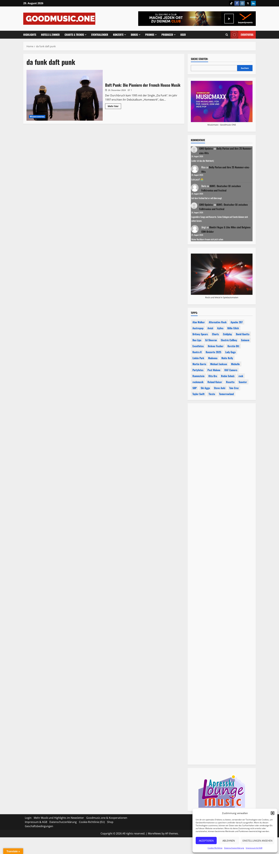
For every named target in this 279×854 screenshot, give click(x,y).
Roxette (230, 382)
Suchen (245, 68)
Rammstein (198, 376)
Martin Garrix (199, 364)
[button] (272, 813)
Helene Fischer (215, 346)
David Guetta (242, 334)
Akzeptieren (206, 840)
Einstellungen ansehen (257, 840)
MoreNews (154, 833)
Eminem (245, 340)
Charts (215, 334)
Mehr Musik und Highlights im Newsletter (59, 818)
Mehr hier (114, 106)
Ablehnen (228, 840)
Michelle (235, 364)
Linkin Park (198, 358)
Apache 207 (237, 322)
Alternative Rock (218, 322)
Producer (167, 35)
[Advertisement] (222, 551)
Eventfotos (247, 35)
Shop (110, 822)
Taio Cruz (234, 388)
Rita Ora (212, 376)
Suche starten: (199, 59)
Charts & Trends (74, 35)
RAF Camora (230, 370)
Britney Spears (200, 334)
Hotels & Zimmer (50, 35)
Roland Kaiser (214, 382)
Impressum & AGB (254, 848)
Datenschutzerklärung (234, 848)
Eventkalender (99, 35)
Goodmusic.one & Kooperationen (106, 818)
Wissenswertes (37, 116)
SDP (194, 388)
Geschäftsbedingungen (39, 826)
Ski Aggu (205, 388)
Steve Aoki (219, 388)
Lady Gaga (230, 352)
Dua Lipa (196, 340)
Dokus (134, 35)
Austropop (197, 328)
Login (28, 818)
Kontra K (197, 352)
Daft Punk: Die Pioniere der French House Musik (64, 95)
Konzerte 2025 (213, 352)
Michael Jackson (218, 364)
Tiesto (212, 394)
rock (240, 376)
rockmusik (197, 382)
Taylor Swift (198, 394)
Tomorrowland (226, 394)
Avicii (210, 328)
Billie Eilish (233, 328)
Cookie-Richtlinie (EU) (92, 822)
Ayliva (220, 328)
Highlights (29, 35)
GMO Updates (206, 148)
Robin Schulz (227, 376)
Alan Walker (198, 322)
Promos (149, 35)
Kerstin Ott (233, 346)
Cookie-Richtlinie (215, 848)
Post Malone (213, 370)
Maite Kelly (227, 358)
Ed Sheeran (211, 340)
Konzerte (118, 35)
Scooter (243, 382)
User (183, 35)
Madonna (212, 358)
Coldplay (227, 334)
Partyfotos (197, 370)
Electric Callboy (229, 340)
